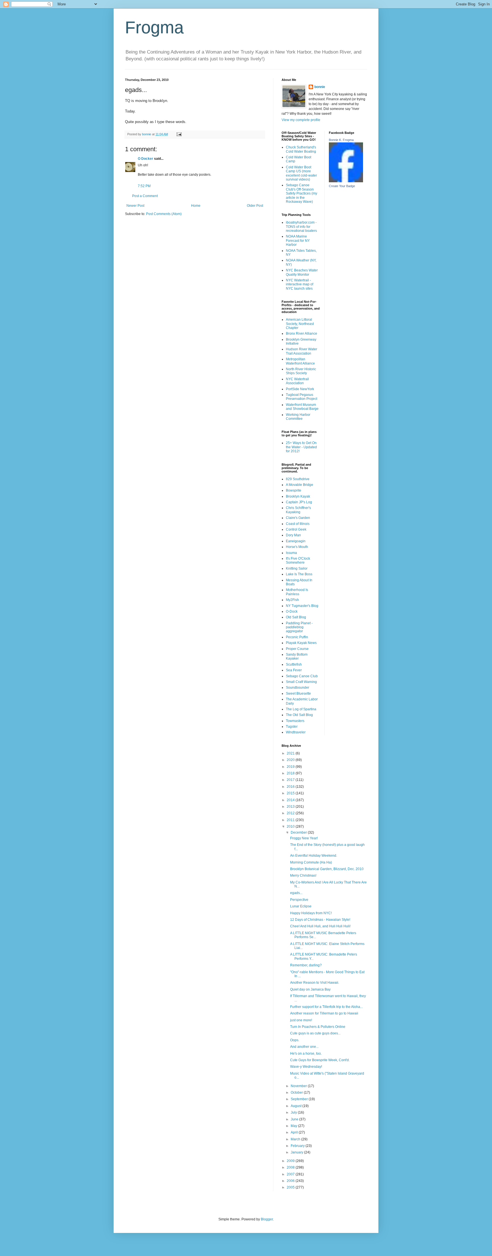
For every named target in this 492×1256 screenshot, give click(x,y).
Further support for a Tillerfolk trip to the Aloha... (326, 1007)
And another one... (304, 1047)
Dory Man (293, 535)
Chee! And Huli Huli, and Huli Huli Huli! (320, 926)
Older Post (255, 206)
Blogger (267, 1219)
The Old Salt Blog (299, 715)
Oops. (294, 1040)
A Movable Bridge (299, 485)
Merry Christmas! (303, 875)
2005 (291, 1187)
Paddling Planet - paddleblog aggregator (299, 627)
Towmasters (295, 721)
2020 (291, 760)
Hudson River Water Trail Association (301, 351)
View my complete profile (301, 120)
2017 (291, 780)
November (299, 1086)
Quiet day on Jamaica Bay (310, 989)
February (298, 1146)
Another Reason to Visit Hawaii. (314, 983)
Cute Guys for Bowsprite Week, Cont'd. (320, 1060)
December (299, 832)
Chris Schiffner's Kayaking (298, 510)
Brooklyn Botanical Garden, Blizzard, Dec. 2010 (327, 869)
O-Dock (292, 611)
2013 (291, 807)
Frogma (154, 27)
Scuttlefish (294, 664)
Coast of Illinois (297, 524)
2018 (291, 773)
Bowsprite (293, 490)
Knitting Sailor (297, 568)
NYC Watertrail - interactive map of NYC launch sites (299, 284)
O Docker (145, 159)
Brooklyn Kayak (298, 496)
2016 (291, 787)
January (297, 1152)
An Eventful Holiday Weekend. (313, 856)
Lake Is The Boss (299, 574)
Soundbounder (297, 688)
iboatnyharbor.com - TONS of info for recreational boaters (301, 226)
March (296, 1139)
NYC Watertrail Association (297, 381)
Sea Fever (294, 670)
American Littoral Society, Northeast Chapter (300, 324)
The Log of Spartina (301, 709)
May (294, 1126)
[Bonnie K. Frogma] (346, 181)
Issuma (291, 553)
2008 (291, 1167)
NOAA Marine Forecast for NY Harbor (298, 240)
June (295, 1119)
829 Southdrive (297, 479)
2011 (291, 820)
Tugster (292, 727)
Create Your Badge (342, 186)
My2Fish (292, 600)
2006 (291, 1181)
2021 (291, 753)
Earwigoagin (296, 541)
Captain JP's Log (299, 502)
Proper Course (297, 649)
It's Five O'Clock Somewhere (298, 560)
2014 (291, 800)
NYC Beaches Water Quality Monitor (302, 272)
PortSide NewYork (300, 389)
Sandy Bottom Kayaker (297, 656)
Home (195, 206)
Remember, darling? (306, 965)
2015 (291, 793)
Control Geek (296, 529)
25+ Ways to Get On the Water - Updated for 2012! (301, 447)
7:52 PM (144, 186)
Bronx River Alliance (301, 334)
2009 (291, 1161)
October (297, 1093)
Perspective (299, 900)
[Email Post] (179, 134)
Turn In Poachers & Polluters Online (317, 1027)
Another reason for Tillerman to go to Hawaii (324, 1013)
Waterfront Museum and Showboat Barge (302, 407)
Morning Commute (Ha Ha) (311, 862)
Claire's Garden (298, 518)
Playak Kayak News (301, 643)
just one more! (301, 1020)
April (295, 1132)
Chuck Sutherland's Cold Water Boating (301, 149)
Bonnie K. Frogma (341, 140)
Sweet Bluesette (298, 693)
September (300, 1099)
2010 (291, 827)
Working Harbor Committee (298, 417)
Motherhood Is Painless (297, 592)
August (296, 1106)
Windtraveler (296, 732)
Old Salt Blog (296, 617)
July (294, 1112)
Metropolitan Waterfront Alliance (300, 361)
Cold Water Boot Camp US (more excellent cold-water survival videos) (301, 173)
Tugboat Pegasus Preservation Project (301, 397)
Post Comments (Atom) (164, 214)
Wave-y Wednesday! (306, 1067)
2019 (291, 767)
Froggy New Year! (304, 838)
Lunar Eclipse (300, 906)
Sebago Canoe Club (302, 676)
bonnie (319, 87)
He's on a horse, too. (306, 1053)
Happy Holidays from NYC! (311, 913)
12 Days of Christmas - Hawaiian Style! (320, 920)
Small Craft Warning (301, 682)
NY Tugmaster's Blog (302, 606)
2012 (291, 813)
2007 (291, 1174)
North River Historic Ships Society (301, 371)
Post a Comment (145, 196)
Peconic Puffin (297, 637)
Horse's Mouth (297, 547)
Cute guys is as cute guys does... (315, 1033)
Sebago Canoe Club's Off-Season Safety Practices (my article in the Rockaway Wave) (301, 193)
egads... (296, 893)
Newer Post (135, 206)
